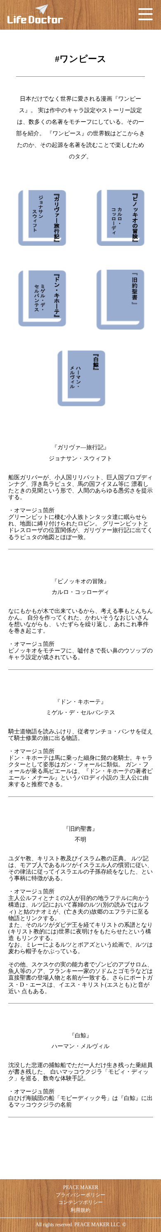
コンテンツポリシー (80, 1202)
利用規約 (80, 1210)
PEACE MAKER (80, 1187)
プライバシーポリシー (80, 1195)
